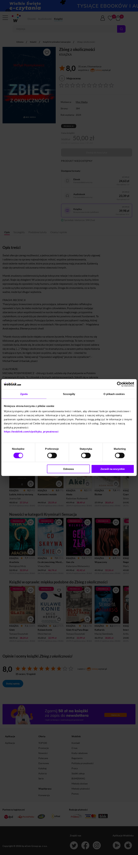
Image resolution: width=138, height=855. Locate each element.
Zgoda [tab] (24, 393)
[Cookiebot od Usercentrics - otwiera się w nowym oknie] (119, 384)
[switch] (52, 455)
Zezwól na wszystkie (112, 469)
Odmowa (68, 469)
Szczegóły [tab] (69, 393)
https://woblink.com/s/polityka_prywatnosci (31, 431)
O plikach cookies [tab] (114, 393)
